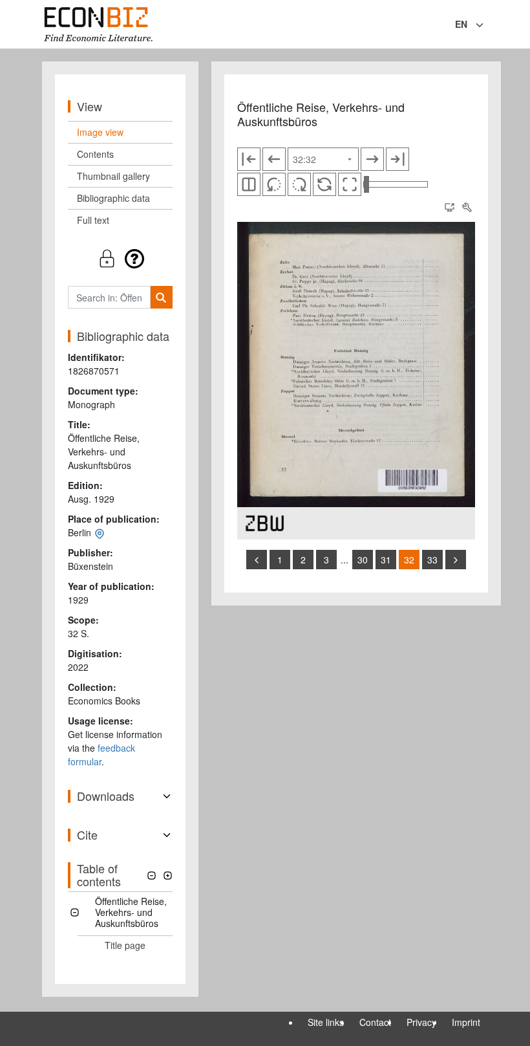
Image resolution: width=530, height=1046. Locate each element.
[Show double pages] (249, 184)
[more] (455, 559)
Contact (375, 1022)
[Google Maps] (99, 532)
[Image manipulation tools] (466, 207)
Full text (93, 219)
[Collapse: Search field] (486, 25)
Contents (95, 153)
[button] (120, 258)
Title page (125, 945)
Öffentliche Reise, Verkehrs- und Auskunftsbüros (131, 912)
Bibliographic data (113, 197)
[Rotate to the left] (274, 184)
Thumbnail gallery (113, 175)
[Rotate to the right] (299, 184)
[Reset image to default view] (324, 184)
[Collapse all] (151, 875)
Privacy (421, 1022)
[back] (256, 559)
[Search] (161, 297)
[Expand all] (168, 875)
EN (461, 23)
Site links (326, 1022)
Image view (100, 131)
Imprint (466, 1022)
